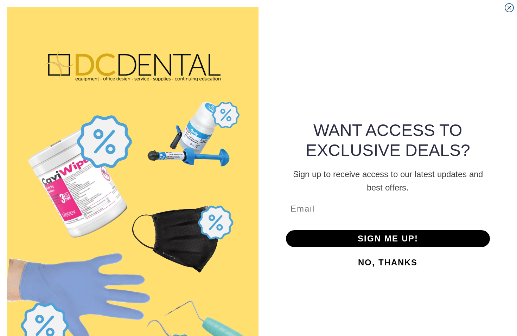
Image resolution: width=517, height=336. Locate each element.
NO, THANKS (387, 262)
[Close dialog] (509, 8)
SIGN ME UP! (388, 238)
